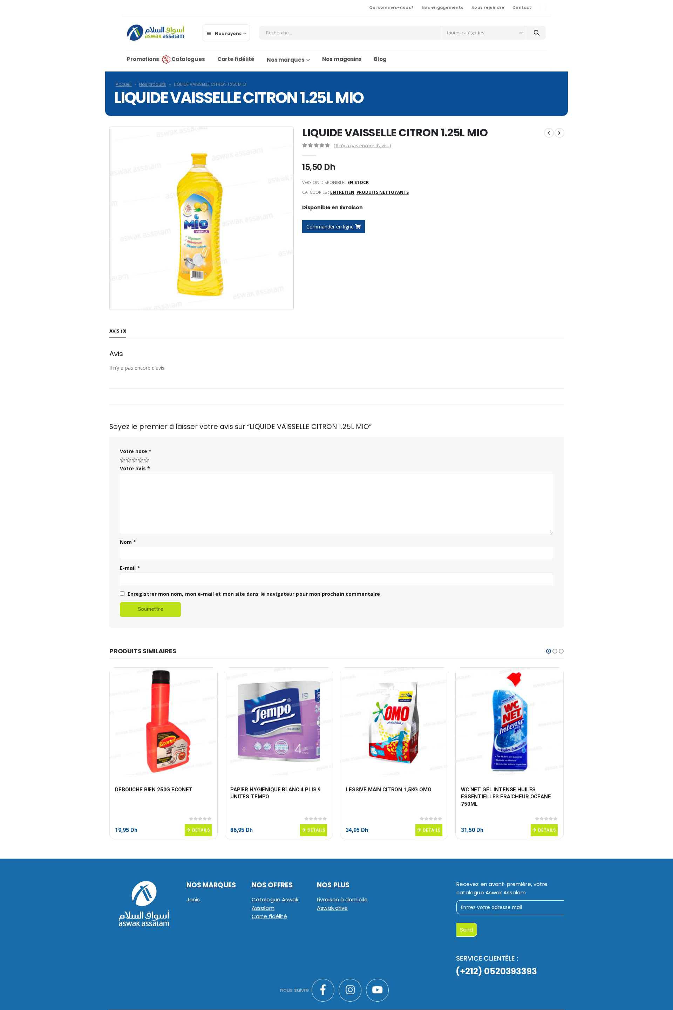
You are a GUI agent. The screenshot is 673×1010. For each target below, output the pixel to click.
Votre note (135, 451)
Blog (380, 59)
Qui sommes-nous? (391, 7)
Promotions (143, 59)
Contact (521, 7)
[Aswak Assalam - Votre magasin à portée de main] (155, 33)
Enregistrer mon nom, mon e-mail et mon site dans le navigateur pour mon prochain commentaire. (255, 594)
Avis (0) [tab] (117, 331)
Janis (193, 899)
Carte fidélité (235, 59)
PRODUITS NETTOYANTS (382, 192)
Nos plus (333, 885)
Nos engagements (442, 7)
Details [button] (201, 830)
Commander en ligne (330, 226)
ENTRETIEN (342, 192)
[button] (548, 651)
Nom (128, 542)
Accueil (123, 84)
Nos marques (286, 59)
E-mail (130, 568)
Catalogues (188, 59)
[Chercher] (536, 33)
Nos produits (152, 84)
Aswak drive (332, 908)
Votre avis (135, 468)
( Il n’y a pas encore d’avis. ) (362, 145)
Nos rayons (228, 33)
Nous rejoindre (487, 7)
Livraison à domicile (342, 899)
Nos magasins (342, 59)
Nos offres (272, 885)
